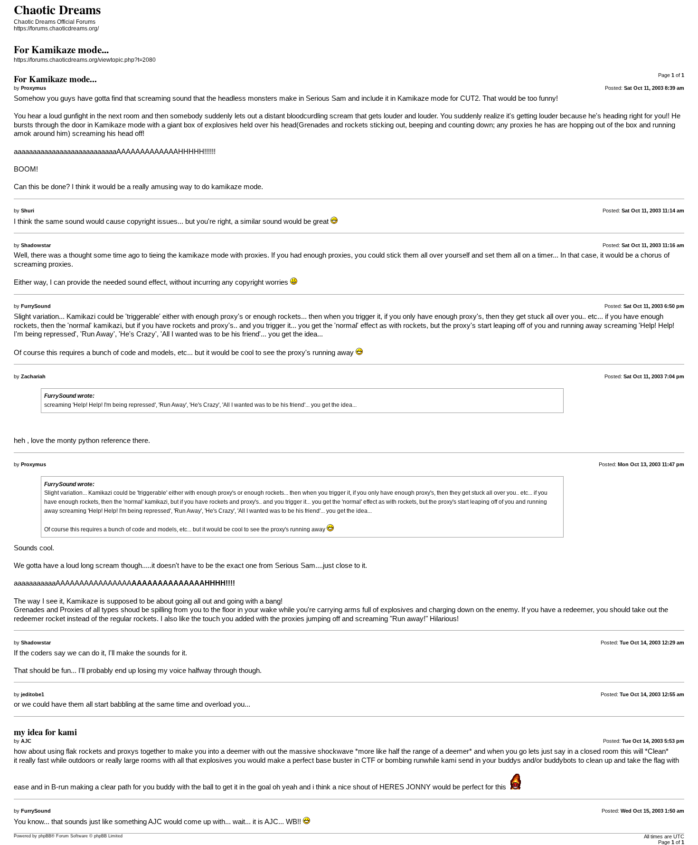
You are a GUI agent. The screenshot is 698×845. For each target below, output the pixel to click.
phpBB (44, 836)
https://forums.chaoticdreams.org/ (56, 28)
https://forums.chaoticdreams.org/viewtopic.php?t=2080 (85, 60)
